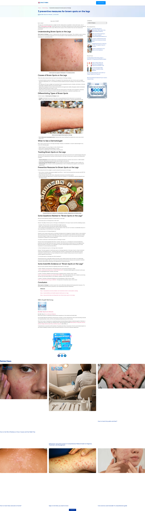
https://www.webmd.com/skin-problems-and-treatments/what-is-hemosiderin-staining (59, 290)
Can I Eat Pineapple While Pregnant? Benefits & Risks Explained (97, 69)
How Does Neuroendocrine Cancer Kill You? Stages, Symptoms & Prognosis (96, 73)
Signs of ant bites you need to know (58, 505)
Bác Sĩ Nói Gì (82, 322)
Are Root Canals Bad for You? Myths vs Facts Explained (98, 49)
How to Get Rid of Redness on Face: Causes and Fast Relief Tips (17, 432)
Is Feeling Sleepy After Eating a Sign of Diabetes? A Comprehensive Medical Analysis (96, 58)
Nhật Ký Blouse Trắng (74, 322)
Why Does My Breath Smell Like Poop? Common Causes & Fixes (97, 78)
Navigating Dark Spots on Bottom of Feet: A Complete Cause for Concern (99, 45)
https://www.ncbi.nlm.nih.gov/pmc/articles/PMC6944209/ (51, 270)
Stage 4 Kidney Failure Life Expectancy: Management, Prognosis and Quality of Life (98, 64)
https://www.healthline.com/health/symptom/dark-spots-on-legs (54, 293)
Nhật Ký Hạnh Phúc (49, 323)
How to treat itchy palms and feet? (107, 421)
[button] (59, 355)
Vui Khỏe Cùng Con (57, 323)
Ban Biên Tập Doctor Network (45, 311)
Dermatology (45, 7)
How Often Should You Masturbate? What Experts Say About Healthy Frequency (98, 30)
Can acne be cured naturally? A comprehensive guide (112, 505)
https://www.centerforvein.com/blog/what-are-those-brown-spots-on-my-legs (57, 295)
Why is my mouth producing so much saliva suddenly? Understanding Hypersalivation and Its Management (99, 35)
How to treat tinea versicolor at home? (10, 505)
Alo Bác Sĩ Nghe (41, 323)
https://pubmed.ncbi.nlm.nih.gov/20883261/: (47, 279)
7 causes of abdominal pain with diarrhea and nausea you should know (99, 40)
